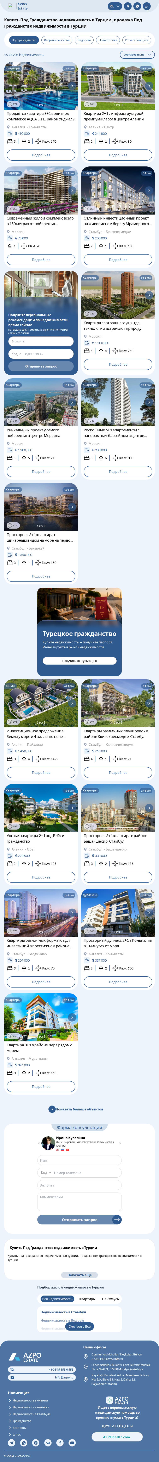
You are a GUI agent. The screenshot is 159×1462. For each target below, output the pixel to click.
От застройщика (136, 40)
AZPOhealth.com (117, 1437)
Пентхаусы (110, 1299)
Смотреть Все (80, 1326)
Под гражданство (24, 40)
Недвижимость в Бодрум (62, 1320)
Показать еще (79, 1275)
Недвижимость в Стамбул (63, 1312)
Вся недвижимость (57, 1299)
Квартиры (87, 1299)
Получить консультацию (79, 660)
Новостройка (108, 40)
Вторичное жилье (57, 40)
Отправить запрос (41, 366)
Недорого (84, 40)
